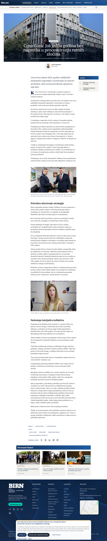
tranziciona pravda (54, 432)
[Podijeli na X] (45, 440)
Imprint (30, 538)
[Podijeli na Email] (53, 440)
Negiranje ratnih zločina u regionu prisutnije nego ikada (78, 469)
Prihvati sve (22, 534)
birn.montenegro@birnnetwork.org (90, 495)
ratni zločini (33, 432)
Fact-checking (68, 2)
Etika (65, 505)
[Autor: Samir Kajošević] (48, 65)
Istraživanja (26, 2)
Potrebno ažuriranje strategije (89, 83)
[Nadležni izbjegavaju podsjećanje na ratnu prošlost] (28, 457)
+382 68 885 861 (89, 498)
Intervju (74, 7)
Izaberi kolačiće (56, 534)
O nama (66, 489)
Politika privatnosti (22, 538)
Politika (85, 7)
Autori (66, 497)
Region (57, 2)
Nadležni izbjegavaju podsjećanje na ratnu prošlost (28, 469)
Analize (43, 2)
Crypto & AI (45, 7)
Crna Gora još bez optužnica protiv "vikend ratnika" (53, 469)
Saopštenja (88, 2)
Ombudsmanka (68, 511)
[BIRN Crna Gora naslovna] (16, 488)
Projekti (78, 2)
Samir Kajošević (56, 64)
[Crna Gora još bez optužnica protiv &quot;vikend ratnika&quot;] (53, 457)
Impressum (67, 500)
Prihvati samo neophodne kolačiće (38, 534)
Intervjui (50, 506)
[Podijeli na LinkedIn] (49, 440)
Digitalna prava (38, 7)
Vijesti (36, 2)
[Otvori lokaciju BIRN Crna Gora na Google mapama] (89, 507)
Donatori (66, 494)
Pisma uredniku (68, 508)
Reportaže (35, 500)
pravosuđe (42, 432)
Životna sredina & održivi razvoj (64, 7)
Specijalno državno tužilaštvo (38, 435)
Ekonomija (79, 7)
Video (51, 2)
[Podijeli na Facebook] (41, 440)
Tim (65, 491)
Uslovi (66, 502)
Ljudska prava (39, 426)
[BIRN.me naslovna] (5, 3)
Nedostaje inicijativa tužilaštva (89, 88)
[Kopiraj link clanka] (57, 440)
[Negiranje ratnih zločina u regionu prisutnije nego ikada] (79, 457)
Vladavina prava (52, 7)
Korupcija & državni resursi (27, 7)
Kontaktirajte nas (15, 504)
